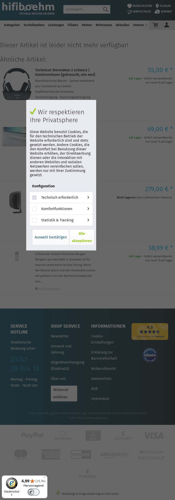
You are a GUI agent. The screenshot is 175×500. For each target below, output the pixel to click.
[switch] (33, 492)
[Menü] (44, 478)
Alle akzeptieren (82, 237)
